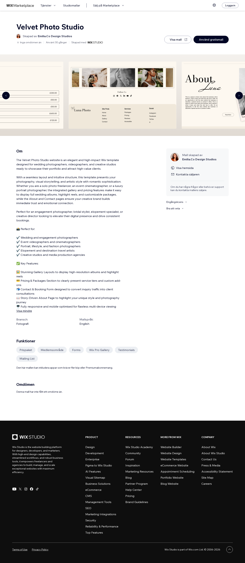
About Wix (208, 447)
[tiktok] (37, 489)
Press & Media (210, 465)
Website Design (171, 453)
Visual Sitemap (95, 477)
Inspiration (132, 465)
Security (90, 520)
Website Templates (173, 459)
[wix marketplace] (20, 5)
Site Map (207, 477)
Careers (206, 483)
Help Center (133, 490)
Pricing (129, 496)
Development (94, 453)
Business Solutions (97, 483)
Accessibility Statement (217, 471)
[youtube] (14, 489)
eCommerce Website (174, 465)
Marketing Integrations (100, 514)
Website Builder (171, 447)
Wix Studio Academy (139, 447)
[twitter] (20, 489)
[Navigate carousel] (6, 95)
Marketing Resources (139, 471)
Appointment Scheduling (177, 471)
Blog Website (169, 483)
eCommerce (93, 490)
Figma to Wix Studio (98, 465)
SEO (88, 508)
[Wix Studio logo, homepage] (29, 437)
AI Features (93, 471)
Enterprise (92, 459)
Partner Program (136, 483)
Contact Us (208, 459)
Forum (129, 459)
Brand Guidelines (136, 502)
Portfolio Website (172, 477)
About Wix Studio (213, 453)
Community (133, 453)
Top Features (94, 532)
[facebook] (31, 489)
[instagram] (26, 489)
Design (90, 447)
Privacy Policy (40, 549)
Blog (128, 477)
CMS (88, 496)
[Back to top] (229, 549)
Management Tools (98, 502)
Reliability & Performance (101, 526)
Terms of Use (19, 549)
